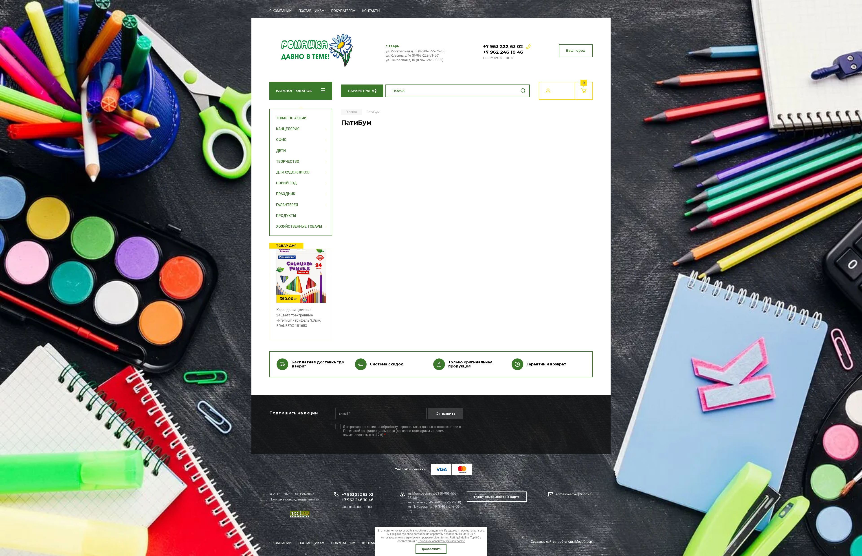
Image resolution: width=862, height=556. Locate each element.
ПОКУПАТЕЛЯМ (343, 11)
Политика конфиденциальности (294, 499)
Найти (523, 91)
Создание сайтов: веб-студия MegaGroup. (562, 541)
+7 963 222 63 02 (503, 46)
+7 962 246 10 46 (503, 52)
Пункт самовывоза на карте (497, 496)
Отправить (445, 413)
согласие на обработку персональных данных (397, 427)
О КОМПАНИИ (280, 11)
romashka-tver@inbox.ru (574, 494)
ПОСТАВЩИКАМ (311, 11)
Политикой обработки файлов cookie (441, 541)
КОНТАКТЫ (371, 11)
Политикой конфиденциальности (369, 431)
